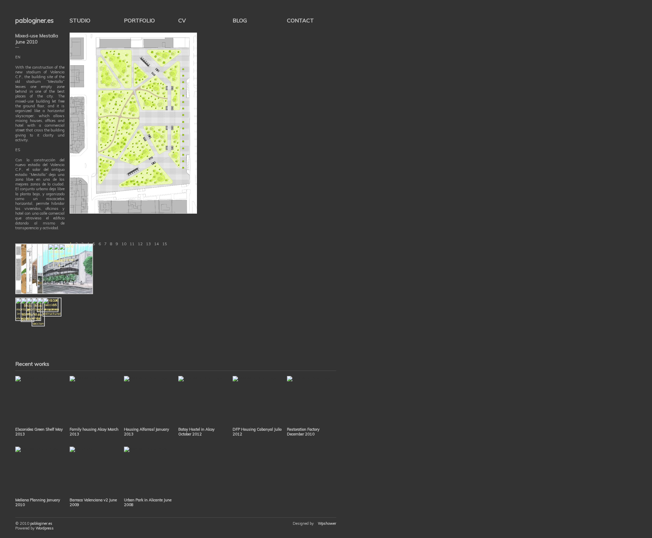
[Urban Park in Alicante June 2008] (148, 471)
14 (156, 243)
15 (164, 243)
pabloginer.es (34, 20)
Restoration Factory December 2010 (303, 431)
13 (148, 243)
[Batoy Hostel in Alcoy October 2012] (203, 400)
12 (140, 243)
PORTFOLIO (139, 20)
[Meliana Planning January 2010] (40, 471)
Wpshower (327, 523)
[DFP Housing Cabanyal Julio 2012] (257, 400)
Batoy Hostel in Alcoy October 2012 (196, 431)
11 (132, 243)
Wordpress (45, 528)
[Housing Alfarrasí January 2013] (148, 400)
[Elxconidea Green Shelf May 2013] (40, 400)
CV (182, 20)
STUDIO (80, 20)
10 (124, 243)
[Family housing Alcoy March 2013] (94, 400)
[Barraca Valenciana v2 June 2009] (94, 471)
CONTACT (300, 20)
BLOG (240, 20)
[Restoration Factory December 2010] (311, 400)
